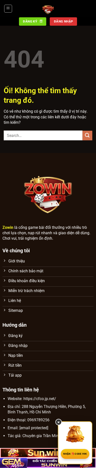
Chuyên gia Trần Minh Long (46, 435)
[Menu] (8, 9)
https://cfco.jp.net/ (39, 398)
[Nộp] (87, 135)
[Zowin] (48, 8)
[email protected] (33, 427)
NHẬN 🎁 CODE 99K (75, 453)
